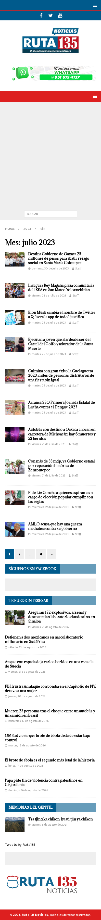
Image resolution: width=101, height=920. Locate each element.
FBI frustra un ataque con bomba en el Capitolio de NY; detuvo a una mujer (50, 688)
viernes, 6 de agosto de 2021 (49, 824)
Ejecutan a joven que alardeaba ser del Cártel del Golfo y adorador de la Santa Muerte (60, 344)
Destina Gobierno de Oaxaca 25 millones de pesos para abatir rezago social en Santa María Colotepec (58, 258)
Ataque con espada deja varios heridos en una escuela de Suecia (49, 663)
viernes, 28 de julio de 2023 (49, 295)
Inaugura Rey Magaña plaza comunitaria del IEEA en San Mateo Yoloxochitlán (61, 287)
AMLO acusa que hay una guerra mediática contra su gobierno (55, 526)
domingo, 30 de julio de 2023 (50, 268)
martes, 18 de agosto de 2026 (27, 745)
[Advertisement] (50, 155)
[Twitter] (50, 15)
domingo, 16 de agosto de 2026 (28, 790)
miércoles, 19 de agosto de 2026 (28, 721)
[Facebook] (41, 15)
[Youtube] (60, 15)
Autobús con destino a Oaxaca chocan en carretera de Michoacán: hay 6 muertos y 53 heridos (62, 434)
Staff (78, 268)
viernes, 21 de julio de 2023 (48, 444)
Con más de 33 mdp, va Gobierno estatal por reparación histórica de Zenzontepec (61, 465)
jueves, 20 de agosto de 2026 (26, 696)
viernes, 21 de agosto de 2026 (50, 627)
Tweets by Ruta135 (20, 844)
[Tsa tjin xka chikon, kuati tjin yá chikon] (15, 824)
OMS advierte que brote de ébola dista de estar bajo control (47, 737)
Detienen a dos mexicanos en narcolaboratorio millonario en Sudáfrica (44, 639)
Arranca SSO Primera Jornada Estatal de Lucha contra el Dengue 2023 (61, 404)
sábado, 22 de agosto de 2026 (27, 647)
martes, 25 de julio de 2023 (49, 322)
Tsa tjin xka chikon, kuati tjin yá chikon (60, 819)
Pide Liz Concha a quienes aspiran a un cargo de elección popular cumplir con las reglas (60, 497)
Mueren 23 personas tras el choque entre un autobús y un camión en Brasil (50, 713)
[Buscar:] (50, 213)
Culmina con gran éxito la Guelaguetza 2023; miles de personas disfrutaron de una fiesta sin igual (61, 375)
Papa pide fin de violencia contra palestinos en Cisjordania (43, 782)
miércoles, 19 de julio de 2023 (50, 507)
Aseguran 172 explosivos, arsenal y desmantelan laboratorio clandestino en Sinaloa (61, 616)
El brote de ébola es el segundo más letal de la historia (50, 760)
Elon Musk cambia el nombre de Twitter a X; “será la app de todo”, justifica (61, 314)
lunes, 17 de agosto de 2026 (25, 765)
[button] (94, 5)
